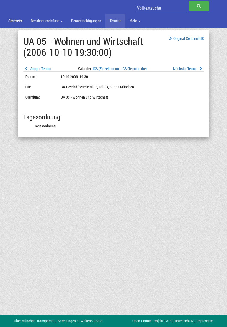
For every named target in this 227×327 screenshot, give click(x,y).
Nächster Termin (185, 68)
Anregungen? (68, 320)
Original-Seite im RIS (188, 38)
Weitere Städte (91, 320)
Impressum (205, 320)
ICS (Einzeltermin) (106, 68)
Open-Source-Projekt (147, 320)
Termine (115, 20)
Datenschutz (184, 320)
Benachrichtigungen (86, 20)
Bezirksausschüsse (45, 20)
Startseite (15, 20)
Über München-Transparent (34, 320)
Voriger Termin (40, 68)
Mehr (134, 20)
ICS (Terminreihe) (134, 68)
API (169, 320)
